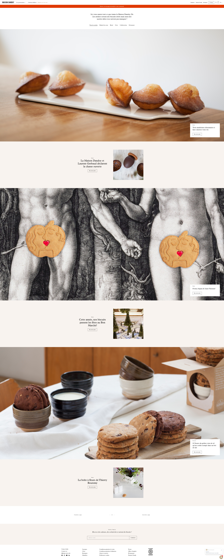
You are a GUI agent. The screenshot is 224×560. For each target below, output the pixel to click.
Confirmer (133, 537)
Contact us (64, 551)
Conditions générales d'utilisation (107, 551)
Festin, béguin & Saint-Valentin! (204, 289)
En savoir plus (197, 134)
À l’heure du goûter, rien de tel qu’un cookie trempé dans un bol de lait (204, 445)
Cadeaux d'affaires (32, 2)
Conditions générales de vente (107, 549)
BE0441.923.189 (65, 553)
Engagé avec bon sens (42, 2)
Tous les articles (93, 25)
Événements (131, 553)
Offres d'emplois (132, 551)
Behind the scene (104, 25)
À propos (84, 549)
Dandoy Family (199, 2)
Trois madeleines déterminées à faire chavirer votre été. (204, 129)
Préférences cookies (104, 555)
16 (112, 514)
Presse (129, 549)
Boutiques (205, 2)
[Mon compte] (216, 2)
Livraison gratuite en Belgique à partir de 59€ (112, 6)
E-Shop (211, 2)
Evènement (132, 25)
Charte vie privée (103, 553)
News (116, 25)
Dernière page (146, 514)
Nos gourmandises (20, 2)
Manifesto (193, 2)
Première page (78, 514)
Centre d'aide (64, 549)
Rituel (111, 25)
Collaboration (123, 25)
